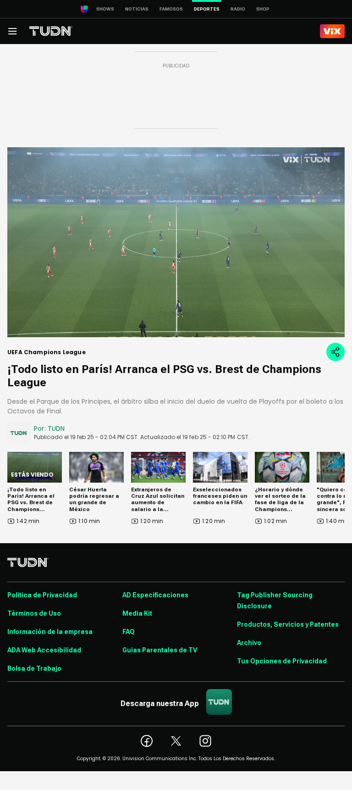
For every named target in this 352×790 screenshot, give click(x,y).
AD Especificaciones (155, 595)
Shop (263, 8)
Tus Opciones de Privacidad (282, 661)
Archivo (249, 642)
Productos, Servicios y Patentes (288, 624)
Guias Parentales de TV (159, 650)
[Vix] (332, 31)
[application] (176, 242)
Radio (238, 8)
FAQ (128, 631)
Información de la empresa (50, 631)
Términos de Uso (34, 613)
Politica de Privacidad (42, 595)
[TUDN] (50, 31)
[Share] (335, 352)
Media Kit (137, 613)
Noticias (136, 8)
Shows (105, 8)
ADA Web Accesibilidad (44, 650)
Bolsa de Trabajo (34, 668)
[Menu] (12, 31)
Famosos (171, 8)
